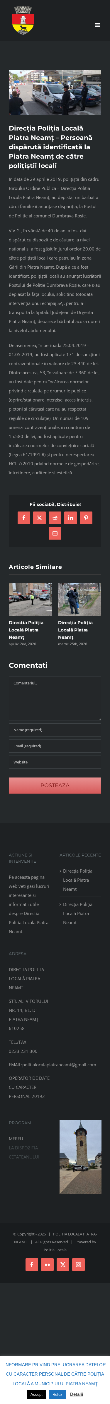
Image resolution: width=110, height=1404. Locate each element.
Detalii (76, 1394)
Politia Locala (55, 1249)
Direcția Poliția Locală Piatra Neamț (26, 630)
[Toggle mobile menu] (98, 25)
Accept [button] (37, 1394)
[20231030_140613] (80, 1122)
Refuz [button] (57, 1394)
